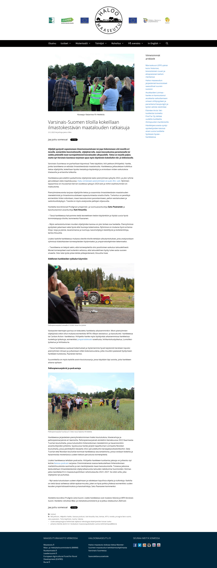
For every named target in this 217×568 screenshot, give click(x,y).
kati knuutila (90, 516)
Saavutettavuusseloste (98, 556)
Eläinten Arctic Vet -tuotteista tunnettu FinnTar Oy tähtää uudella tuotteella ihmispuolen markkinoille (157, 116)
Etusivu (52, 43)
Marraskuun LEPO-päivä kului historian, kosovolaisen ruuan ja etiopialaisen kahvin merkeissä (157, 71)
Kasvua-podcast (79, 516)
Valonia (80, 519)
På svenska (134, 43)
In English (153, 43)
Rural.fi (47, 562)
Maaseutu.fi (49, 544)
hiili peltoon (55, 516)
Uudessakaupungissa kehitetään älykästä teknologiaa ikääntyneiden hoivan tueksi (81, 521)
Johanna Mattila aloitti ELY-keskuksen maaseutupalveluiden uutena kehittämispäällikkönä (84, 524)
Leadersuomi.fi (50, 553)
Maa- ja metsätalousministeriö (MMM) (61, 547)
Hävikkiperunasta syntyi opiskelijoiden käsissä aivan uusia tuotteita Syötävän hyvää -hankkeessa (156, 131)
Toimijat (99, 43)
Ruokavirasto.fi (50, 550)
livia (97, 516)
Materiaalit (82, 43)
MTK (107, 516)
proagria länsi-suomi (123, 516)
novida (112, 516)
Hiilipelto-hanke (66, 516)
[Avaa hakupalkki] (167, 43)
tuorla (74, 519)
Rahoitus (116, 43)
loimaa (101, 516)
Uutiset (64, 43)
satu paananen (53, 519)
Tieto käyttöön (65, 519)
